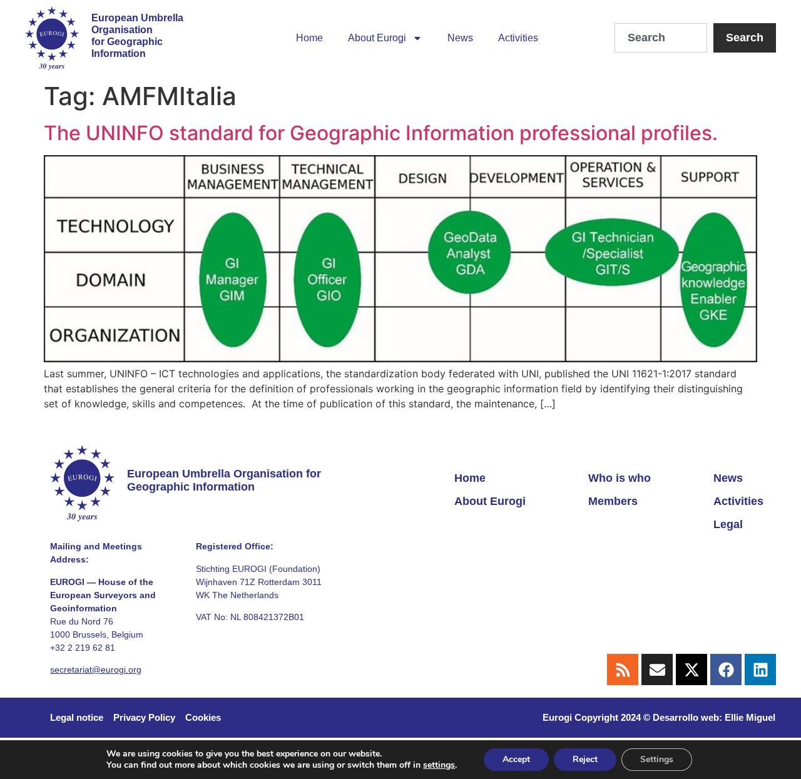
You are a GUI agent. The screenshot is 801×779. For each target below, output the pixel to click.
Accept (516, 759)
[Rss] (622, 669)
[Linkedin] (760, 669)
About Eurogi (377, 38)
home (309, 38)
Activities (518, 38)
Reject (585, 759)
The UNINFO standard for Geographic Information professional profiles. (381, 133)
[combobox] (661, 38)
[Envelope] (657, 669)
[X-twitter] (691, 669)
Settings (656, 759)
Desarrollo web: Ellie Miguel (714, 717)
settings (439, 765)
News (460, 38)
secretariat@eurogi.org (95, 669)
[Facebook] (726, 669)
